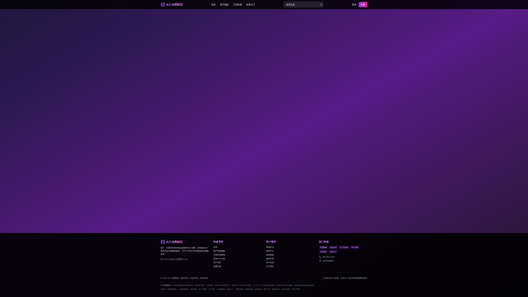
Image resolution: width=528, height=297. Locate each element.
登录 (354, 4)
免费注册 (217, 266)
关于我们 (270, 266)
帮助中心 (270, 251)
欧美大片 (250, 4)
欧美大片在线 (219, 258)
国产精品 (224, 4)
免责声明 (194, 278)
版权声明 (270, 258)
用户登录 (217, 262)
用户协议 (270, 262)
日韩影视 (237, 4)
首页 (213, 4)
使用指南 (270, 254)
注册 (363, 4)
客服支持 (270, 247)
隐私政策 (204, 278)
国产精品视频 (219, 251)
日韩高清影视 (219, 254)
